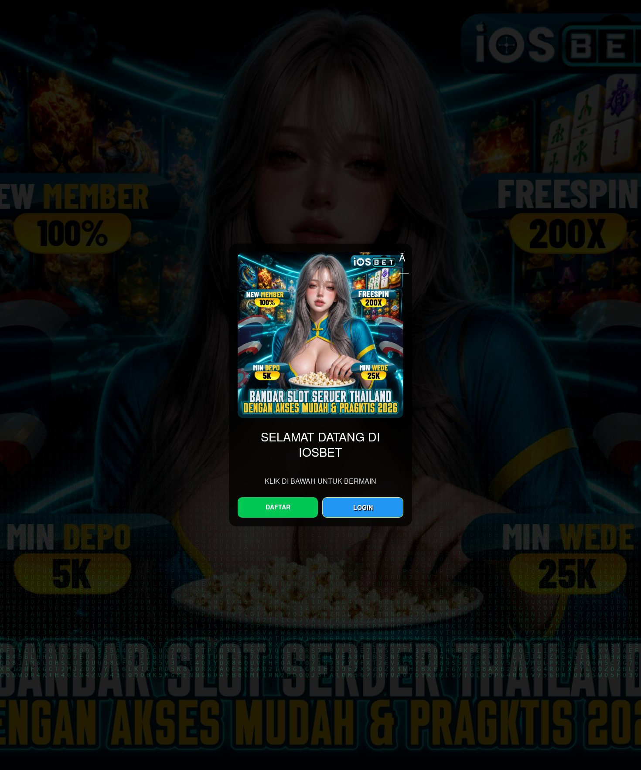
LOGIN (363, 507)
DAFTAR (278, 506)
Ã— (403, 257)
